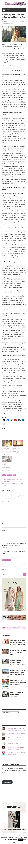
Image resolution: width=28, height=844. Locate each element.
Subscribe (7, 782)
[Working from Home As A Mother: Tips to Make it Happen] (7, 459)
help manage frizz (7, 251)
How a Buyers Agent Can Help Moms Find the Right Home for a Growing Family (17, 662)
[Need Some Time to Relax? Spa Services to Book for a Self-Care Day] (7, 443)
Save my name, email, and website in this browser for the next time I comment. (14, 546)
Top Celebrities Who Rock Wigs (16, 733)
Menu (8, 10)
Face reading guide (13, 743)
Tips (11, 23)
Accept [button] (20, 839)
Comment (5, 502)
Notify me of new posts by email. (13, 556)
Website (4, 537)
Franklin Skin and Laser (18, 159)
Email (4, 530)
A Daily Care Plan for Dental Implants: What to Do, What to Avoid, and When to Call (17, 642)
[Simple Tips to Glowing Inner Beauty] (18, 443)
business (9, 474)
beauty (4, 474)
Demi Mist (15, 21)
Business (22, 21)
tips (14, 474)
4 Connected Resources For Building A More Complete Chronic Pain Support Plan (17, 672)
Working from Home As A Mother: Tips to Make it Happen (6, 465)
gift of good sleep (19, 381)
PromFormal (5, 718)
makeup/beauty (6, 23)
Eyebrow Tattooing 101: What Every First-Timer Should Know (18, 652)
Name (4, 523)
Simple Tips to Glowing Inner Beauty (17, 448)
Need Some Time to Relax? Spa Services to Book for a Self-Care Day (7, 449)
